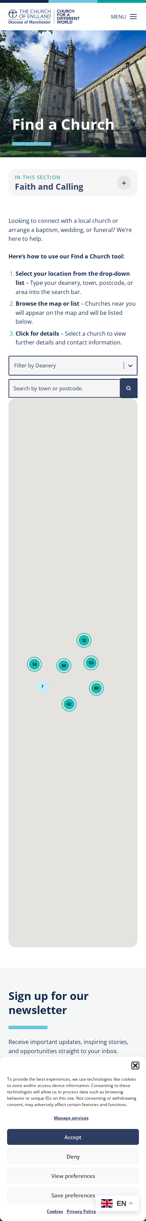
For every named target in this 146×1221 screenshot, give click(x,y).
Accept (73, 1137)
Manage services (71, 1118)
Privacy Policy (81, 1211)
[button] (135, 1065)
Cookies (55, 1211)
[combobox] (15, 365)
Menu (118, 16)
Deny (73, 1156)
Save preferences (73, 1195)
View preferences (73, 1175)
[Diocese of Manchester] (44, 17)
